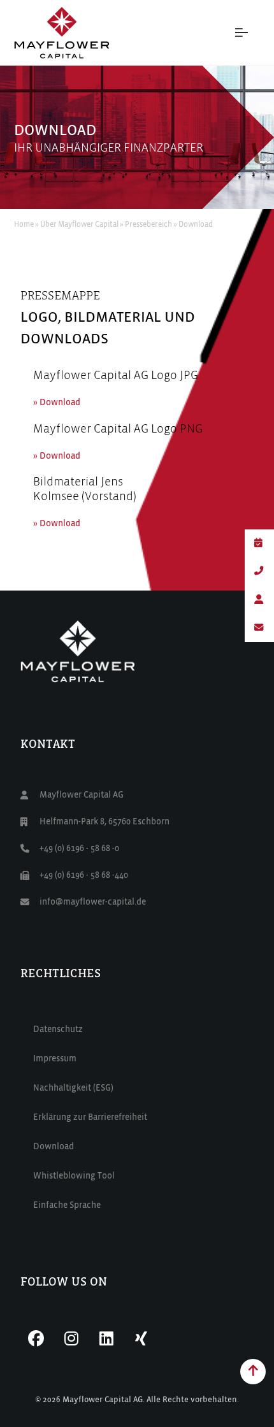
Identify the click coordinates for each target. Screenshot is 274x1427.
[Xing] (141, 1338)
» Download (56, 402)
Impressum (54, 1058)
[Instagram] (71, 1338)
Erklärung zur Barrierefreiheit (90, 1117)
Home (24, 225)
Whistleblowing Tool (74, 1176)
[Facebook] (36, 1338)
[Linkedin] (106, 1338)
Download (53, 1146)
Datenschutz (58, 1029)
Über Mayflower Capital (79, 225)
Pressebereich (148, 225)
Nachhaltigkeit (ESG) (73, 1088)
